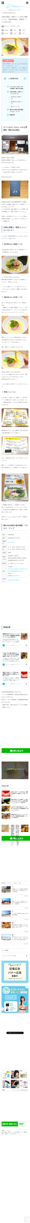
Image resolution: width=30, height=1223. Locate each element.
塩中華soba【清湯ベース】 (16, 97)
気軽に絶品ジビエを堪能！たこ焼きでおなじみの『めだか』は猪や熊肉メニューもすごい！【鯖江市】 (19, 801)
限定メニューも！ (15, 106)
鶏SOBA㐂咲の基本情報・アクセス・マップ (17, 110)
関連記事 (12, 114)
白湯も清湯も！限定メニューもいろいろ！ (16, 92)
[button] (25, 78)
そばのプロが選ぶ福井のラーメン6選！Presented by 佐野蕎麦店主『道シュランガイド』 (19, 808)
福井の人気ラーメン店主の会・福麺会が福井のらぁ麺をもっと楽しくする (19, 793)
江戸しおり (7, 26)
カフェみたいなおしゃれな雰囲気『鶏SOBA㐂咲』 (17, 87)
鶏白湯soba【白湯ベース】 (16, 102)
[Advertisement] (15, 729)
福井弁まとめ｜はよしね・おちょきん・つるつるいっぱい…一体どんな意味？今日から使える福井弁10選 (20, 938)
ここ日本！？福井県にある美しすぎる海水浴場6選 (20, 914)
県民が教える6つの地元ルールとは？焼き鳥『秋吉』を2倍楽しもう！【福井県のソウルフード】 (20, 926)
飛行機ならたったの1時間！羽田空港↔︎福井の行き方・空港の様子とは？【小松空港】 (20, 890)
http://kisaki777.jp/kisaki (13, 580)
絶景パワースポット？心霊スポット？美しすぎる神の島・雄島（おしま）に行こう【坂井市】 (20, 903)
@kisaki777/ (16, 575)
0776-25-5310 (11, 542)
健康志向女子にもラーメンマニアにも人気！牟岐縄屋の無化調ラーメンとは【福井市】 (19, 816)
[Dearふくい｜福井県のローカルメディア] (15, 6)
